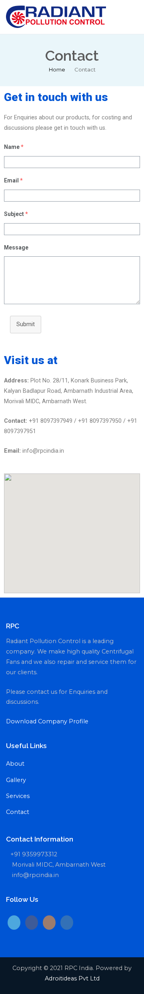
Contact (17, 812)
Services (18, 796)
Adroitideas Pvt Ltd (72, 978)
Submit (25, 324)
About (15, 763)
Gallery (16, 780)
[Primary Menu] (129, 17)
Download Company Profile (47, 721)
